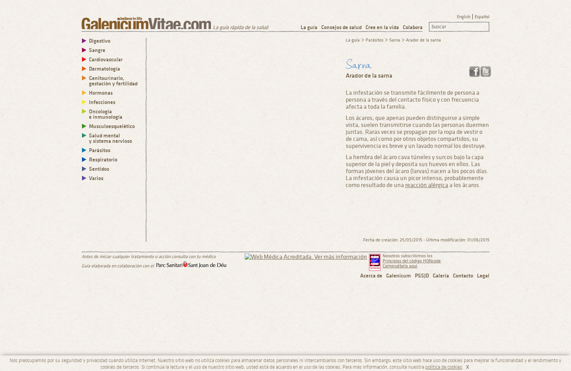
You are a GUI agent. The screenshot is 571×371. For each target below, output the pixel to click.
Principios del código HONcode (412, 261)
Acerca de (371, 276)
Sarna (394, 40)
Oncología (105, 114)
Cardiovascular (106, 59)
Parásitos (99, 150)
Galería (441, 276)
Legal (483, 276)
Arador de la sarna (423, 40)
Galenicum (398, 276)
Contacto (463, 276)
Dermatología (104, 69)
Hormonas (101, 93)
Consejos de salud (341, 27)
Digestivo (99, 41)
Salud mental (110, 138)
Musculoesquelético (112, 126)
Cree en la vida (382, 27)
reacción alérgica (426, 185)
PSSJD (422, 276)
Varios (96, 178)
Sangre (97, 50)
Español (482, 16)
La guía (309, 27)
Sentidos (99, 169)
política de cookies (443, 367)
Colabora (413, 27)
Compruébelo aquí (400, 266)
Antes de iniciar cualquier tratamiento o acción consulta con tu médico (149, 256)
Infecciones (102, 102)
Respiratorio (103, 160)
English (463, 16)
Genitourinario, (113, 81)
